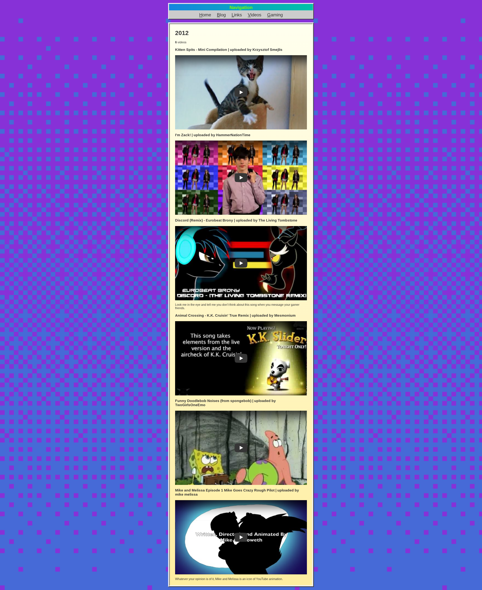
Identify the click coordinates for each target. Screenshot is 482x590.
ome (205, 14)
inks (237, 14)
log (221, 14)
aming (275, 14)
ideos (254, 14)
